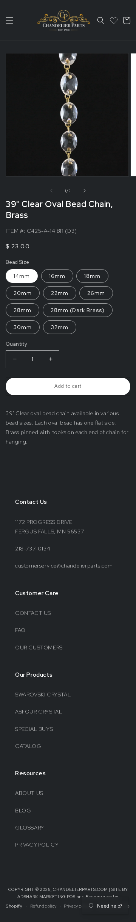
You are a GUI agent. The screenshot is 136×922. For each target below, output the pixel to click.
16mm (57, 276)
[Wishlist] (113, 20)
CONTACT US (33, 613)
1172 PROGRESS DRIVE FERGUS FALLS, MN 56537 (49, 527)
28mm (22, 310)
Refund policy (43, 906)
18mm (92, 276)
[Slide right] (84, 190)
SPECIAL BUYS (34, 729)
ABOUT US (29, 793)
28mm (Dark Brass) (78, 310)
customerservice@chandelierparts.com (64, 565)
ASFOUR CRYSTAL (38, 711)
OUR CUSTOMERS (39, 647)
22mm (59, 293)
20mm (23, 293)
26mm (96, 293)
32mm (59, 327)
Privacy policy (77, 906)
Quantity (16, 344)
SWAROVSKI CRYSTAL (43, 694)
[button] (9, 20)
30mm (23, 327)
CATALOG (28, 746)
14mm (22, 276)
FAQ (20, 630)
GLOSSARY (29, 827)
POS (71, 896)
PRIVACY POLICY (37, 844)
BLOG (23, 810)
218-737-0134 (32, 548)
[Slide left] (51, 190)
